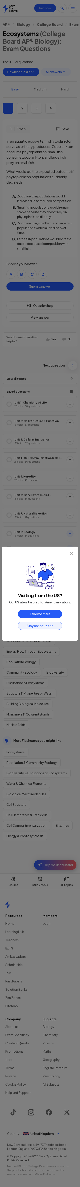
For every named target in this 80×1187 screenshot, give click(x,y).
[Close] (71, 553)
